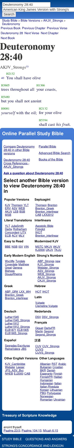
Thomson (17, 205)
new (57, 261)
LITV (23, 232)
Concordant (12, 232)
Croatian (58, 367)
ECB (8, 235)
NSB (14, 246)
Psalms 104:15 (32, 430)
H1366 (40, 85)
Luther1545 (12, 317)
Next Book (8, 38)
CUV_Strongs (50, 346)
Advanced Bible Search (54, 153)
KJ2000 (40, 250)
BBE (8, 246)
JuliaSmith (17, 226)
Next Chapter (49, 33)
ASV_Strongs (46, 271)
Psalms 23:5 (12, 430)
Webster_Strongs (48, 267)
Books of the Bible (51, 159)
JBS (23, 349)
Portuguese (54, 393)
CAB (38, 215)
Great (8, 267)
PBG (43, 393)
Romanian (46, 399)
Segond (49, 331)
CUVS (39, 349)
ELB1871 (10, 330)
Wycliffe (9, 261)
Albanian (45, 364)
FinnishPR (46, 377)
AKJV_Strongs (47, 277)
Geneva (17, 267)
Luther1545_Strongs (17, 320)
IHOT (38, 232)
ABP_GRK (11, 291)
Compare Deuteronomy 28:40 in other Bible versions (19, 150)
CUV (38, 346)
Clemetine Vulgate (46, 306)
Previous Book (10, 28)
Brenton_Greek (44, 208)
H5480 (5, 97)
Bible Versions (30, 20)
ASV (14, 208)
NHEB (9, 373)
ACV (15, 235)
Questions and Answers (46, 439)
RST (54, 364)
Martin (39, 331)
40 (2, 78)
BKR (43, 370)
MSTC (39, 246)
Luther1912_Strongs (17, 326)
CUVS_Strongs (44, 352)
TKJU (57, 250)
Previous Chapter (33, 28)
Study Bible (9, 20)
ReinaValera (12, 349)
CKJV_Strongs (47, 280)
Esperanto (46, 373)
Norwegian (46, 396)
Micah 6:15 (50, 430)
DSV (38, 317)
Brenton (52, 205)
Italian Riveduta (49, 386)
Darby (8, 229)
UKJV (49, 250)
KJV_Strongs (46, 264)
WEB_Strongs (46, 274)
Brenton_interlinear (46, 211)
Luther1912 (12, 323)
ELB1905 (23, 330)
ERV (8, 208)
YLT (26, 205)
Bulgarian (46, 367)
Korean (44, 390)
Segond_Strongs (45, 334)
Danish (51, 370)
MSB (8, 215)
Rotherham (20, 229)
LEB (15, 211)
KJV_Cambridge (15, 364)
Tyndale (20, 261)
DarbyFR (49, 328)
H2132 (10, 73)
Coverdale (11, 264)
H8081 (5, 108)
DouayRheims (13, 274)
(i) (27, 66)
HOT (38, 291)
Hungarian (46, 380)
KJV (7, 205)
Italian (57, 383)
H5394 (43, 120)
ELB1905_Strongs (16, 333)
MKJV (48, 246)
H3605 (5, 85)
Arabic (62, 364)
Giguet (39, 328)
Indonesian (46, 383)
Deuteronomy (11, 24)
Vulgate (40, 302)
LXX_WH (25, 291)
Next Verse (31, 33)
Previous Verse (57, 28)
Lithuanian (56, 390)
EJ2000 (18, 373)
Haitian (58, 377)
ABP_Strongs (46, 261)
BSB (22, 211)
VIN (26, 246)
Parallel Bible (47, 146)
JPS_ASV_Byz (14, 370)
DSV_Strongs (50, 317)
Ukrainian (59, 399)
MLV (21, 235)
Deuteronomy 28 (12, 33)
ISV (20, 246)
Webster (10, 367)
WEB (21, 208)
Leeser (20, 367)
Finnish (58, 373)
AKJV (8, 211)
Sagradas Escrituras (17, 345)
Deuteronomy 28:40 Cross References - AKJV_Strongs (17, 163)
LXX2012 (48, 215)
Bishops (10, 271)
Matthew (23, 264)
